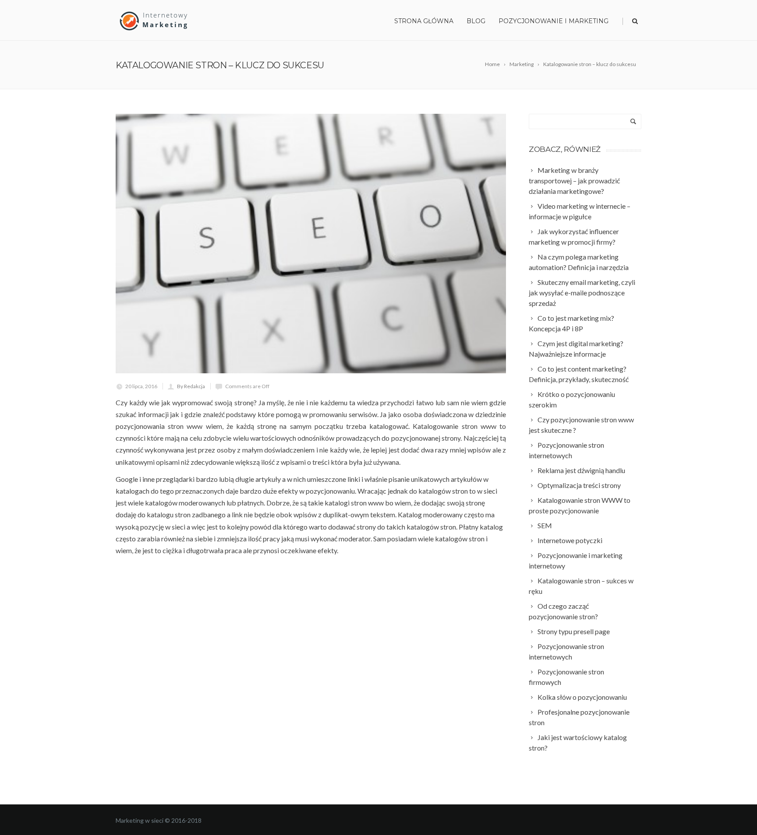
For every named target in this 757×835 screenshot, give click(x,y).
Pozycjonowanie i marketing (553, 21)
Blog (476, 21)
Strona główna (423, 21)
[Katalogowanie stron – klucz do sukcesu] (311, 243)
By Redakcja (191, 386)
